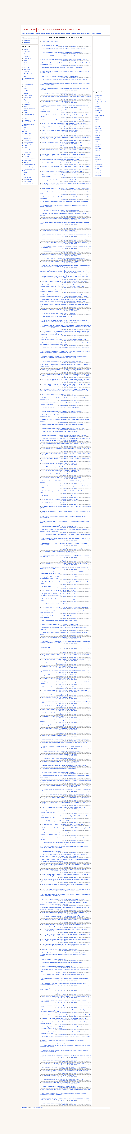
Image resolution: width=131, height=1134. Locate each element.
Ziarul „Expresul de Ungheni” (61, 1043)
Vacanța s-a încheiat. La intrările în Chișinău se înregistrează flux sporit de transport (63, 824)
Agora (25, 60)
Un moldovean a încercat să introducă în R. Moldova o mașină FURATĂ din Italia (63, 916)
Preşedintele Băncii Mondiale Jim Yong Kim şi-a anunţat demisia (58, 706)
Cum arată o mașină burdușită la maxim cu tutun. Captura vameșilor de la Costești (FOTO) (65, 794)
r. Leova (97, 146)
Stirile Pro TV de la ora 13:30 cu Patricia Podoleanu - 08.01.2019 (58, 313)
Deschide (26, 71)
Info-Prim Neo (27, 91)
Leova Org (26, 156)
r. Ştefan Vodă (99, 166)
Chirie (32, 33)
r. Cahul (97, 119)
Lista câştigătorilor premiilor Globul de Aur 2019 (54, 959)
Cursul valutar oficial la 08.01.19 (50, 45)
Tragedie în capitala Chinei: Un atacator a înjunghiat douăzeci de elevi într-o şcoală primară (65, 548)
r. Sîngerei (98, 159)
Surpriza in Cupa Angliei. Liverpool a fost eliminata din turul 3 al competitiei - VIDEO (63, 261)
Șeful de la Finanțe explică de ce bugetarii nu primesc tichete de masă (60, 754)
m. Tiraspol (98, 104)
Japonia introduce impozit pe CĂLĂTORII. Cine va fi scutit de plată (59, 526)
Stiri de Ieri (27, 42)
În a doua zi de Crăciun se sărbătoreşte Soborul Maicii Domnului (58, 678)
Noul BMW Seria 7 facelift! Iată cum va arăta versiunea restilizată (59, 134)
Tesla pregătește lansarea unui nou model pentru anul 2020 (57, 1103)
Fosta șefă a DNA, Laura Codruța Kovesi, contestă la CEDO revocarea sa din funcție (64, 1018)
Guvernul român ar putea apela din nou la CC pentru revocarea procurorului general (63, 974)
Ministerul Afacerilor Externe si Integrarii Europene (28, 144)
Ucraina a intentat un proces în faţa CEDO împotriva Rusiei (57, 697)
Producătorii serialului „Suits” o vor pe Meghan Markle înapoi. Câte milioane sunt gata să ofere (66, 1089)
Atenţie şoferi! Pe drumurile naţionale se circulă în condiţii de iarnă (59, 675)
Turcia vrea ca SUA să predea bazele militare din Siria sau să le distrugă (60, 210)
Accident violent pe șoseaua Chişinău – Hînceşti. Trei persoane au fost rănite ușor (63, 659)
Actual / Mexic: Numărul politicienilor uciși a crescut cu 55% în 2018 (59, 463)
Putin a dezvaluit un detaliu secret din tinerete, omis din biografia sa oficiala (61, 361)
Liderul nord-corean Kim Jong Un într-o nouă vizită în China (57, 966)
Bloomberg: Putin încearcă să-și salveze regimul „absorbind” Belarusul (60, 949)
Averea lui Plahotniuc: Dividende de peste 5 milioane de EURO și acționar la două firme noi (65, 739)
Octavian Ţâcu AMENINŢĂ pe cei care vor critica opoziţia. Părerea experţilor (61, 637)
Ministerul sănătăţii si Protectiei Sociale (28, 159)
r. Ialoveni (97, 106)
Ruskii (28, 25)
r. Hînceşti (98, 144)
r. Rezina (97, 155)
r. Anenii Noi (98, 110)
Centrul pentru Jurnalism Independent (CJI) (29, 121)
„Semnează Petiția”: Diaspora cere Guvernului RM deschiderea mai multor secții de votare (65, 163)
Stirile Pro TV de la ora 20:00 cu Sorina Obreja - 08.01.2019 (57, 394)
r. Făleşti (97, 137)
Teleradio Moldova (28, 84)
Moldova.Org (27, 97)
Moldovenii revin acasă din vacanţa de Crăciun (54, 735)
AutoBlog (26, 102)
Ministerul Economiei (29, 150)
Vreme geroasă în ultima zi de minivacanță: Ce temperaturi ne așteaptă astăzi (62, 52)
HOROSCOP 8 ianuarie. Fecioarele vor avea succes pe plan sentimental (60, 496)
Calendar (98, 33)
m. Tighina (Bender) (100, 101)
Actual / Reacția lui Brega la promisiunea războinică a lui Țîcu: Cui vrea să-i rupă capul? (64, 435)
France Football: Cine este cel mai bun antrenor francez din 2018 (58, 590)
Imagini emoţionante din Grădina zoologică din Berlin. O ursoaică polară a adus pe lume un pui (66, 651)
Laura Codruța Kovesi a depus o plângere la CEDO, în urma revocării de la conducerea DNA (65, 188)
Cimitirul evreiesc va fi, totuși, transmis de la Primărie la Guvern (58, 772)
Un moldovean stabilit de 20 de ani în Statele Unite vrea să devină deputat (61, 732)
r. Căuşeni (98, 128)
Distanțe (68, 33)
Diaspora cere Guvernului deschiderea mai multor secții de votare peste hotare (62, 411)
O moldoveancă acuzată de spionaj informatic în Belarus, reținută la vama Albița (62, 424)
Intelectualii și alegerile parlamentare (51, 851)
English (32, 25)
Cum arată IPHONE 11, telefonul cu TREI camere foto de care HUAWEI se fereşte (63, 899)
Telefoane (83, 33)
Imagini (48, 33)
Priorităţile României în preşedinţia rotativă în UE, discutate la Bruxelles (60, 728)
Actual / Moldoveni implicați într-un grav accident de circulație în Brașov (60, 470)
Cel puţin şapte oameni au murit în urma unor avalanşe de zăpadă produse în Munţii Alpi (64, 690)
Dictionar (73, 33)
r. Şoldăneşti (98, 164)
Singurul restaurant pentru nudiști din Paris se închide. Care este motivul (60, 251)
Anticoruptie (27, 127)
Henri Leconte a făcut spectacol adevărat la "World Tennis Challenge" (60, 620)
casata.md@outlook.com (37, 1107)
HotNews (26, 82)
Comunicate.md (28, 138)
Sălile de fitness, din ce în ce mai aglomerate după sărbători (57, 713)
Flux (25, 175)
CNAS (25, 147)
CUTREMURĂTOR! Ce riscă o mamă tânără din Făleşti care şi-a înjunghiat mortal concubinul (66, 534)
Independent (27, 69)
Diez (25, 76)
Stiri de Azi (27, 40)
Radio (89, 33)
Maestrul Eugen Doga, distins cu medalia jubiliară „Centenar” (57, 725)
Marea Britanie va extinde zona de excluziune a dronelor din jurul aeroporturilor (62, 67)
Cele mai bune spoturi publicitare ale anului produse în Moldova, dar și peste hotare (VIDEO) (65, 785)
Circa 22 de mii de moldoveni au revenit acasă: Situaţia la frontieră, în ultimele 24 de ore (64, 79)
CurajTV (26, 112)
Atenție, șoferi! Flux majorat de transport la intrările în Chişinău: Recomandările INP (63, 171)
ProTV (25, 62)
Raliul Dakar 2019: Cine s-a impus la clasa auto (54, 587)
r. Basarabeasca (99, 115)
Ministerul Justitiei (28, 136)
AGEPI (26, 162)
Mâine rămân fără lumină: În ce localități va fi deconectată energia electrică (61, 254)
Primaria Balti (27, 152)
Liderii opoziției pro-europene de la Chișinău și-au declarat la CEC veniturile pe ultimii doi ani (65, 996)
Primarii (63, 33)
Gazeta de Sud (28, 140)
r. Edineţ (97, 135)
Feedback (24, 1107)
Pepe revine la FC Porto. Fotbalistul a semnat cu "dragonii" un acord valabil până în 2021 (65, 607)
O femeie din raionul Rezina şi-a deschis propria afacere (56, 666)
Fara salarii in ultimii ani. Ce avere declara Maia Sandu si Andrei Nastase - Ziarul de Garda (65, 281)
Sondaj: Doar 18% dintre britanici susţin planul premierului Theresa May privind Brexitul (64, 59)
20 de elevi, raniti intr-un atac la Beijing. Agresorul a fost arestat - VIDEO (60, 309)
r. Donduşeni (98, 130)
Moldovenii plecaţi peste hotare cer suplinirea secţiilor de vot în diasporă (60, 694)
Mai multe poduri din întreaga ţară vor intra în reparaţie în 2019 (58, 687)
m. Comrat (98, 99)
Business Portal (28, 179)
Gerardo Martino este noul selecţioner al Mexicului (55, 603)
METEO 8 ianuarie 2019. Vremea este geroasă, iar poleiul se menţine (60, 499)
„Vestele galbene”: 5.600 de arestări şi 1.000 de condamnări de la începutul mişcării (63, 55)
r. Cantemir (98, 121)
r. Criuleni (97, 126)
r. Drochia (97, 133)
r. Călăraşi (98, 124)
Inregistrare (105, 25)
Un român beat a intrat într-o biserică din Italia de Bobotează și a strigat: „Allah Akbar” (64, 123)
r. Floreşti (97, 139)
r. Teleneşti (98, 170)
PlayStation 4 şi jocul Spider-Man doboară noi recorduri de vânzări (59, 1086)
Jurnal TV (26, 67)
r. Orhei (97, 153)
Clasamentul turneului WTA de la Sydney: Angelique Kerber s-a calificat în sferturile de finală (65, 560)
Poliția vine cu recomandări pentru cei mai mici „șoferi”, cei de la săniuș (60, 761)
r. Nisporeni (98, 148)
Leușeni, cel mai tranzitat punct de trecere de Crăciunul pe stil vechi (59, 1060)
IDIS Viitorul (27, 154)
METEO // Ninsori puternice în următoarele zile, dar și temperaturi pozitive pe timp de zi (64, 912)
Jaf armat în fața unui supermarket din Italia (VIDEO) (55, 821)
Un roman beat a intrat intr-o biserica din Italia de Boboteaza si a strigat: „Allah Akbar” (64, 258)
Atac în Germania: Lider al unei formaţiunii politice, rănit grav (57, 101)
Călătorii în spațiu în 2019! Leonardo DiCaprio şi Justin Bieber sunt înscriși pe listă (63, 1063)
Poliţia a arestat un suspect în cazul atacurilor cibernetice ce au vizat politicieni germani (64, 120)
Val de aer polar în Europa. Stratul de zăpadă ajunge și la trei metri (59, 93)
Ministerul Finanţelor (29, 167)
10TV (25, 118)
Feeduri (43, 33)
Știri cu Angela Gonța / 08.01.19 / (50, 41)
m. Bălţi (97, 97)
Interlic (25, 106)
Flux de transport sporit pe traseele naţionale (53, 716)
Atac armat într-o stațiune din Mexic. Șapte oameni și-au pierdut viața (60, 76)
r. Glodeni (97, 142)
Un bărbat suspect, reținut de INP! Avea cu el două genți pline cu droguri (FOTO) (62, 1079)
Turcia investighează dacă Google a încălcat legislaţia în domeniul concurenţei (62, 751)
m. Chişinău (98, 95)
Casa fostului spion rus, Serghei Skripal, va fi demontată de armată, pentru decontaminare (65, 201)
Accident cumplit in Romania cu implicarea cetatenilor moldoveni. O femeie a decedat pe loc (65, 347)
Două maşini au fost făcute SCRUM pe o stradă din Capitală (57, 474)
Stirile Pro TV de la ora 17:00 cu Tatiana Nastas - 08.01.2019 (57, 316)
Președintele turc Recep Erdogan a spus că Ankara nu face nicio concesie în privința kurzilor (66, 1036)
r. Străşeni (98, 108)
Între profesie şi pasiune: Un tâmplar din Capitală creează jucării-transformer (61, 477)
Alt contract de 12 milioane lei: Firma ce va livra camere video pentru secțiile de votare (64, 242)
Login (100, 25)
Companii (37, 33)
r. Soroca (97, 162)
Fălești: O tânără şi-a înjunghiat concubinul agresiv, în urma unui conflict (60, 130)
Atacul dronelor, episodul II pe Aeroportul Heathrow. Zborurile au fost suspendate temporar (65, 239)
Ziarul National (27, 58)
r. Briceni (97, 117)
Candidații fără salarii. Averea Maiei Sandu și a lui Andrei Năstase (59, 768)
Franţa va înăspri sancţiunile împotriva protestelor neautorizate (58, 551)
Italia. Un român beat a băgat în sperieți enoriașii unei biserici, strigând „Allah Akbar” (63, 807)
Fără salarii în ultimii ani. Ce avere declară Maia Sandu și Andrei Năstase (60, 407)
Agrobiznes (27, 104)
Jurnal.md (26, 54)
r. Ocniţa (97, 150)
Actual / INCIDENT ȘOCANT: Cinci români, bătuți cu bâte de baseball (60, 431)
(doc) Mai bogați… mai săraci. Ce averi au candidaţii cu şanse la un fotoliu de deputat (64, 1067)
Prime (25, 88)
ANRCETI (26, 172)
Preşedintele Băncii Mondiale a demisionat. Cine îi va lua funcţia (58, 503)
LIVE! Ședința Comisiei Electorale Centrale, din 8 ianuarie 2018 (58, 1075)
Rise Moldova (27, 177)
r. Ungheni (98, 173)
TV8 (25, 86)
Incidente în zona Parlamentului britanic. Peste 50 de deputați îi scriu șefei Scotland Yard (65, 218)
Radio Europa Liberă (29, 74)
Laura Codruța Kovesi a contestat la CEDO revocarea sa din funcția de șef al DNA (63, 428)
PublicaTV (26, 49)
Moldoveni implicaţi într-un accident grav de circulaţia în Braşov (58, 709)
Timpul (25, 65)
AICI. (90, 42)
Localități (57, 33)
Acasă (23, 33)
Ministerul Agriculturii (29, 164)
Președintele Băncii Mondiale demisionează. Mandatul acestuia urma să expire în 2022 (64, 742)
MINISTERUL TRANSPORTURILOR (28, 182)
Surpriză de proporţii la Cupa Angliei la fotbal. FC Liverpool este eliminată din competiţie (64, 563)
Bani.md (26, 93)
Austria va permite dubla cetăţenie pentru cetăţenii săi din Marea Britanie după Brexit (64, 180)
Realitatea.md (27, 56)
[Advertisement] (65, 12)
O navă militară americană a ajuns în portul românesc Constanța (58, 993)
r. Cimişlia (98, 113)
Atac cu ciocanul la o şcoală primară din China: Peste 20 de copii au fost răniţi (62, 146)
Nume (78, 33)
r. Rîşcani (97, 157)
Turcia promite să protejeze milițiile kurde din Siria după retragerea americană (62, 962)
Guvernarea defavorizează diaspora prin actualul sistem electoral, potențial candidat (63, 48)
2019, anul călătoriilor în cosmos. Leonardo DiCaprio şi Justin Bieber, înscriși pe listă (64, 127)
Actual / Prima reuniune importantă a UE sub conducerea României (59, 467)
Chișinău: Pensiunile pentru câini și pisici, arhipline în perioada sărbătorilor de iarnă (63, 842)
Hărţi (52, 33)
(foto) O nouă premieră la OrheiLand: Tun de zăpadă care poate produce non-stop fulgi (64, 227)
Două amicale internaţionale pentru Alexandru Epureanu (56, 663)
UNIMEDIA (27, 51)
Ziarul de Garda (28, 95)
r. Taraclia (97, 168)
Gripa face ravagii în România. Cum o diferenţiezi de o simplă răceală (60, 624)
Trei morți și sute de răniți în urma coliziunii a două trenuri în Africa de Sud (61, 1082)
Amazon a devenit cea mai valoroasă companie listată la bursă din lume (60, 159)
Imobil (28, 33)
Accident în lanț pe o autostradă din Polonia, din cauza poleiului (58, 230)
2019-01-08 (73, 42)
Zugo (25, 100)
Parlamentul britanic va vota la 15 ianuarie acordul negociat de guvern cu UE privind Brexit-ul (66, 1015)
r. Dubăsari (98, 175)
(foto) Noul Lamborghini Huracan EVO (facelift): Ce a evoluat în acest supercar (62, 142)
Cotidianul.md (27, 133)
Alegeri (93, 33)
